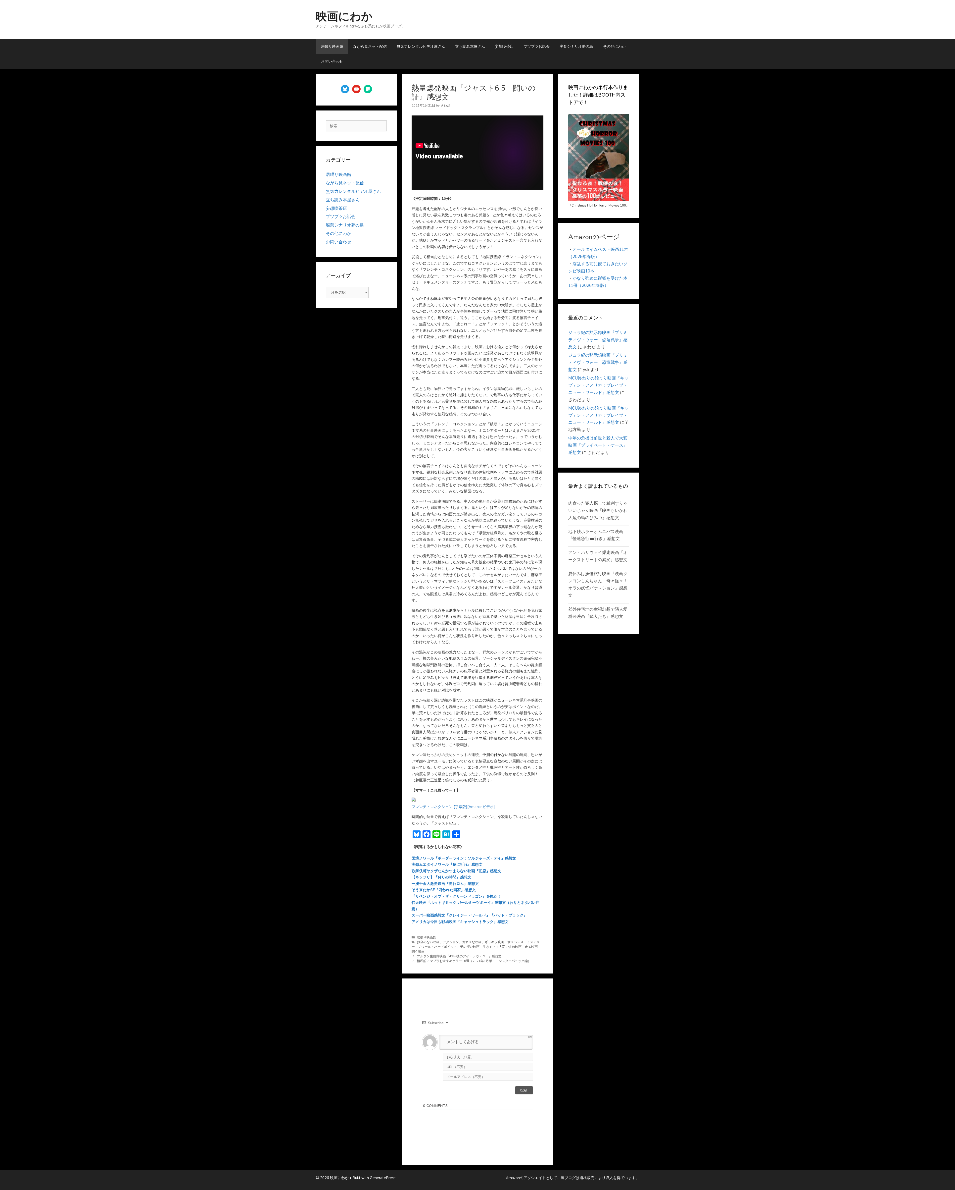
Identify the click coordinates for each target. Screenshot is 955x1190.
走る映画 (531, 947)
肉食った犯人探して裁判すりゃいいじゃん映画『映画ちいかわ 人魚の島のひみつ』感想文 (600, 510)
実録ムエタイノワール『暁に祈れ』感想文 (447, 864)
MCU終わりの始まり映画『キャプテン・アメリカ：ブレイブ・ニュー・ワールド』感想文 (598, 385)
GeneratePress (382, 1177)
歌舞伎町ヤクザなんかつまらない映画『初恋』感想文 (456, 870)
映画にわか (344, 16)
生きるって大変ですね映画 (502, 947)
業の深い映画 (469, 947)
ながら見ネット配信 (370, 46)
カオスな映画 (471, 942)
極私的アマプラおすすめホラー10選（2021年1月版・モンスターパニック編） (474, 961)
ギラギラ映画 (494, 942)
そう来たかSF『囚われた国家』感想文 (444, 889)
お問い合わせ (332, 61)
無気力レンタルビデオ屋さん (421, 46)
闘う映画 (418, 951)
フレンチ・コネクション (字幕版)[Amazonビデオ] (453, 806)
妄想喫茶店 (504, 46)
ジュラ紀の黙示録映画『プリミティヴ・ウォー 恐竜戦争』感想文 (597, 340)
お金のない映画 (428, 942)
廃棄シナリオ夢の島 (576, 46)
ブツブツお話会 (537, 46)
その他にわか (614, 46)
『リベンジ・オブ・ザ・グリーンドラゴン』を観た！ (456, 896)
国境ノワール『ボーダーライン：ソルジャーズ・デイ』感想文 (464, 858)
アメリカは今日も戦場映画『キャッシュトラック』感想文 (460, 921)
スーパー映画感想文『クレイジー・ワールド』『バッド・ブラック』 (469, 915)
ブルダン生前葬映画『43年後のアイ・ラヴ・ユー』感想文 (459, 956)
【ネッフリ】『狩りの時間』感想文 (441, 877)
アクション (451, 942)
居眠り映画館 (332, 46)
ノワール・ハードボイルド (437, 947)
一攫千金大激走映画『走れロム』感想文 (445, 883)
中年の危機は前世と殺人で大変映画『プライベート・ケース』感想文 (597, 445)
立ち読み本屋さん (470, 46)
